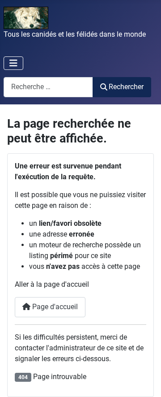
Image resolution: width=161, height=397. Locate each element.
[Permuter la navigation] (13, 63)
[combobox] (48, 87)
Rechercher (126, 86)
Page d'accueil (54, 306)
